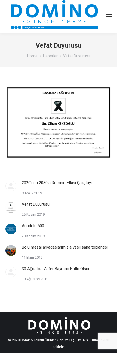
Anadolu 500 (33, 225)
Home (32, 56)
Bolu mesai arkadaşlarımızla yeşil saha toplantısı (65, 247)
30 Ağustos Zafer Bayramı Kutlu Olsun (56, 268)
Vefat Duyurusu (36, 204)
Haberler (50, 56)
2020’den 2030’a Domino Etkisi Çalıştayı (57, 182)
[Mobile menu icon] (109, 16)
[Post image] (10, 186)
